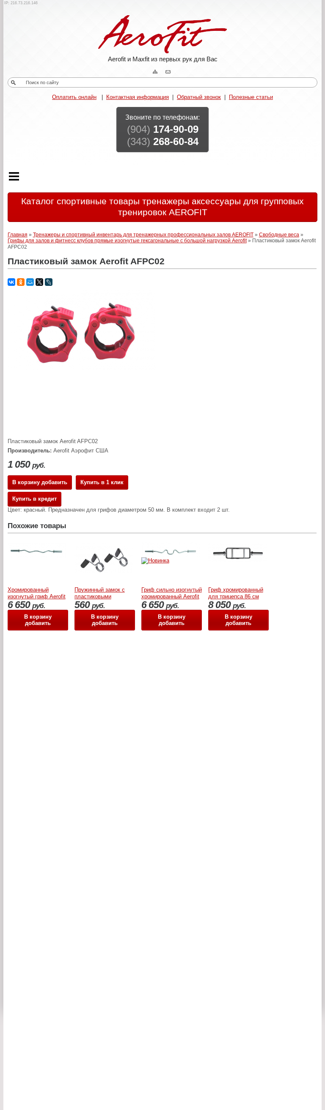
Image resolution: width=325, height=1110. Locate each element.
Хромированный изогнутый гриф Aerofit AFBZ (37, 597)
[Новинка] (155, 560)
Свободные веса (279, 235)
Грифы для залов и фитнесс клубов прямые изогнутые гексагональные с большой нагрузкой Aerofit (127, 241)
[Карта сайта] (156, 72)
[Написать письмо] (168, 72)
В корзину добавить (39, 482)
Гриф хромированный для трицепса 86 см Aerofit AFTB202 (235, 597)
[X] (39, 282)
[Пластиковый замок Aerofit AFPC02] (82, 368)
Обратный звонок (199, 97)
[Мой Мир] (30, 282)
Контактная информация (137, 97)
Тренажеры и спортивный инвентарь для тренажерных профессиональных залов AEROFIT (143, 235)
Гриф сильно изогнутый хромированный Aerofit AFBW (171, 597)
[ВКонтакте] (11, 282)
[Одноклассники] (21, 282)
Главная (18, 235)
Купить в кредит (34, 499)
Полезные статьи (251, 97)
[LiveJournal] (48, 282)
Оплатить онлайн (74, 97)
